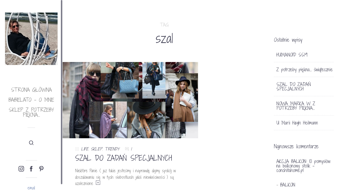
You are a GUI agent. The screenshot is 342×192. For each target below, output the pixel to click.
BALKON (287, 185)
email (31, 188)
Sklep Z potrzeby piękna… (31, 112)
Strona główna (31, 90)
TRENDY (112, 149)
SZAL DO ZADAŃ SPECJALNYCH (123, 158)
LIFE (84, 149)
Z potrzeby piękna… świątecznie (304, 69)
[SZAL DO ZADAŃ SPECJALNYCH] (130, 100)
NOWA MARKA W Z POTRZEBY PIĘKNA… (295, 105)
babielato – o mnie (31, 100)
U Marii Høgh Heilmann (297, 123)
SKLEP (96, 149)
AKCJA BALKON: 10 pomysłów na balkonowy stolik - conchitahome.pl (303, 166)
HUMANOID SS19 (291, 55)
